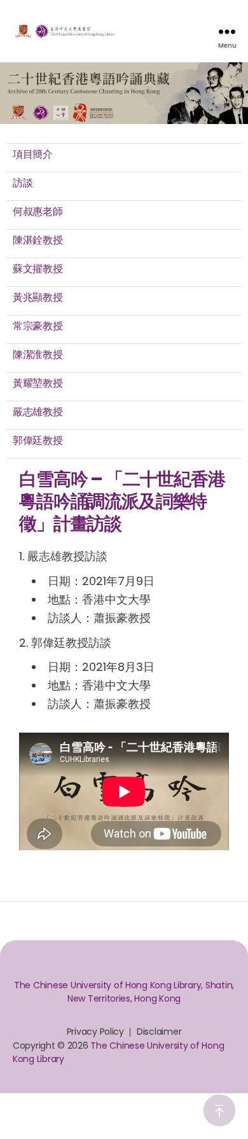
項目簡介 (33, 154)
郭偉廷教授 (38, 440)
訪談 (22, 183)
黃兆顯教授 (38, 297)
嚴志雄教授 (38, 411)
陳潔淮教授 (38, 354)
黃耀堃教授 (38, 383)
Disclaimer (159, 1031)
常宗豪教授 (38, 326)
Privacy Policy (95, 1031)
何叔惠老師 (38, 211)
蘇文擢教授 (38, 268)
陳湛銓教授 (38, 240)
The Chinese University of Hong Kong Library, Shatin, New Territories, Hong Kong (124, 992)
